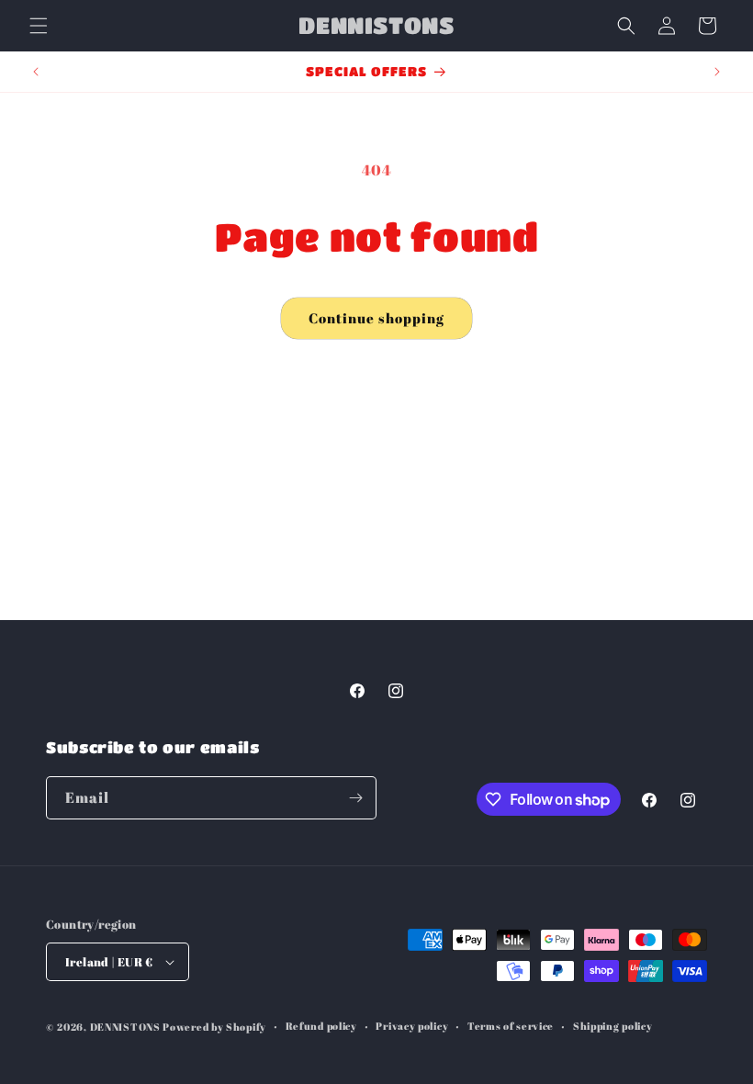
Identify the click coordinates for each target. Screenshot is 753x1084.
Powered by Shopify (214, 1026)
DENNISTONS (125, 1026)
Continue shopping (376, 318)
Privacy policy (412, 1026)
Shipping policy (613, 1026)
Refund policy (321, 1026)
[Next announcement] (717, 71)
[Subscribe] (355, 797)
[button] (38, 26)
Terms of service (510, 1026)
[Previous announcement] (36, 71)
